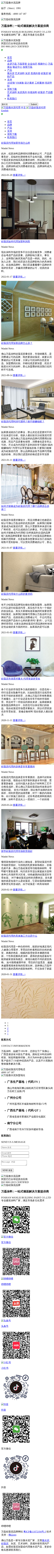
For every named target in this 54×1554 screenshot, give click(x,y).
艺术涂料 (20, 73)
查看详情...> (19, 175)
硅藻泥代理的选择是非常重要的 (18, 766)
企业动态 (32, 64)
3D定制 (11, 83)
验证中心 (17, 67)
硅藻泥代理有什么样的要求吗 (16, 594)
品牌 (9, 60)
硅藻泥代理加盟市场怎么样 (15, 143)
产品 (9, 70)
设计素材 (29, 83)
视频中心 (42, 64)
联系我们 (12, 98)
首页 (9, 57)
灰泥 (27, 73)
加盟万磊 (27, 67)
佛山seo (12, 1535)
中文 (23, 107)
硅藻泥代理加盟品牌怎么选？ (16, 343)
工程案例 (39, 83)
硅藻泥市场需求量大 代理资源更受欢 (20, 678)
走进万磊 (12, 64)
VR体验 (20, 83)
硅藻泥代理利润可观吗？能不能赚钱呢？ (22, 421)
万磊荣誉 (22, 64)
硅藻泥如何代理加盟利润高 (15, 241)
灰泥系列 (22, 92)
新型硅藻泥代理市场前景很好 (16, 851)
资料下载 (12, 89)
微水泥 (10, 73)
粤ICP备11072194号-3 (34, 1531)
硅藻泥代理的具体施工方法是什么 (19, 936)
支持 (9, 79)
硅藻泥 (44, 73)
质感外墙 (35, 73)
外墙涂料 (32, 92)
